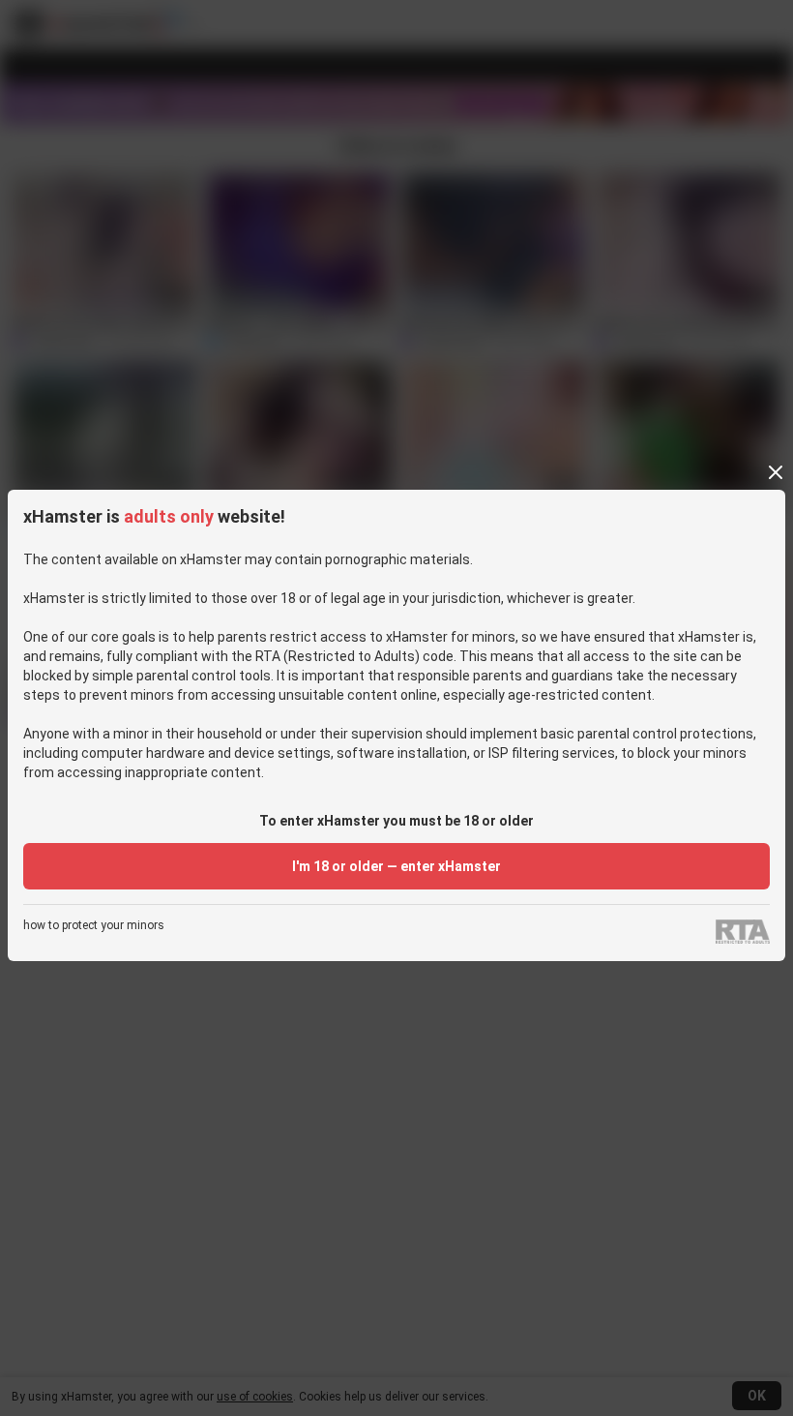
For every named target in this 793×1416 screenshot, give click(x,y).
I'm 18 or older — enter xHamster (396, 866)
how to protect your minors (93, 925)
